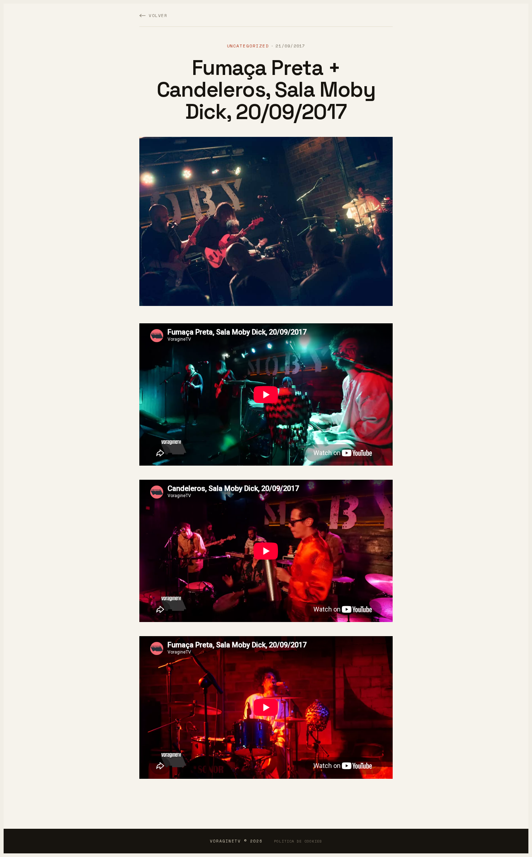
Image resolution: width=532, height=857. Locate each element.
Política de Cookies (298, 841)
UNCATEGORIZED (248, 46)
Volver (158, 15)
